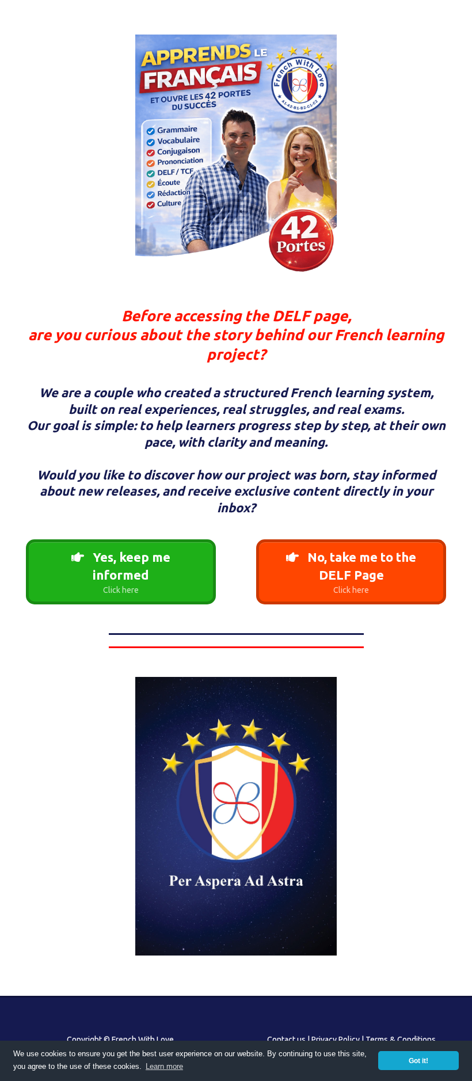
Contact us (286, 1039)
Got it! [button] (418, 1060)
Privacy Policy (335, 1039)
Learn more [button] (164, 1066)
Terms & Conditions (401, 1039)
